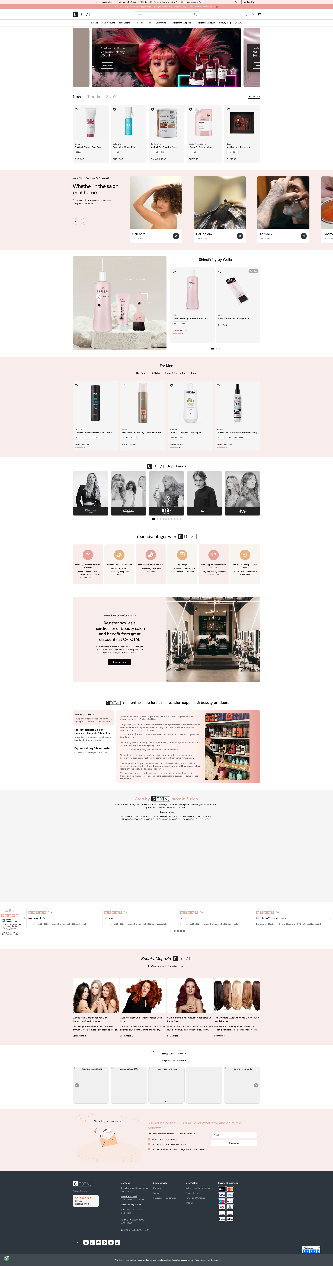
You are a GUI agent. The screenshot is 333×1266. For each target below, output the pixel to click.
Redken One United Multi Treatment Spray (237, 432)
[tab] (77, 96)
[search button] (195, 14)
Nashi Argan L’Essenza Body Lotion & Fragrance (240, 147)
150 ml (116, 152)
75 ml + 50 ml (232, 152)
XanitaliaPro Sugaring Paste (164, 147)
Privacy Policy (192, 1193)
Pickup (156, 1193)
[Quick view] (105, 110)
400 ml (220, 437)
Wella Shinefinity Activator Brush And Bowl (190, 318)
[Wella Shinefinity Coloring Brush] (238, 289)
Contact (157, 1188)
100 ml (95, 437)
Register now (119, 662)
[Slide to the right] (84, 221)
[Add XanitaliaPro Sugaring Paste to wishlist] (152, 108)
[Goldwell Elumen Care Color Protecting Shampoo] (91, 122)
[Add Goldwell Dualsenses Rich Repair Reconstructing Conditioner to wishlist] (171, 384)
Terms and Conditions (196, 1197)
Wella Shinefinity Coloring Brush (233, 318)
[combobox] (166, 14)
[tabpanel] (166, 134)
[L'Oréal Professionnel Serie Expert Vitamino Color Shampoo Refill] (204, 122)
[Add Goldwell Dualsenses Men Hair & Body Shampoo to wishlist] (76, 384)
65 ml (125, 437)
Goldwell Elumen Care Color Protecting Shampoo (88, 147)
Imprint (189, 1202)
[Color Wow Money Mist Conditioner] (128, 122)
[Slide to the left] (76, 221)
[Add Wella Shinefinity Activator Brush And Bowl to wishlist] (174, 271)
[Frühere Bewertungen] (24, 918)
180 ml (133, 437)
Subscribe (234, 1143)
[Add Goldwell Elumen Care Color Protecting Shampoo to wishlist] (76, 108)
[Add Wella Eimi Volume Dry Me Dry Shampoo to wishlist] (124, 384)
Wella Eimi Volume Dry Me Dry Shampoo (141, 432)
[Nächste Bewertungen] (331, 918)
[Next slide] (256, 1085)
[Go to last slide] (77, 1085)
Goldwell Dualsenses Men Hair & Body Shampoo (93, 432)
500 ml (163, 152)
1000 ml (155, 152)
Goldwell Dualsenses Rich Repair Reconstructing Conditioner (185, 432)
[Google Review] (86, 1196)
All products (254, 96)
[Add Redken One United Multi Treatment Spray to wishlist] (218, 384)
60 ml (176, 323)
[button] (153, 519)
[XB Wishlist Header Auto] (252, 14)
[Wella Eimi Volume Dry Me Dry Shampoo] (142, 403)
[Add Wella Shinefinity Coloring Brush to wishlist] (219, 271)
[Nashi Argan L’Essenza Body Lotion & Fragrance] (242, 122)
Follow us (182, 1053)
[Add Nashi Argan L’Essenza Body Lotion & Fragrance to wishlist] (228, 108)
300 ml (78, 437)
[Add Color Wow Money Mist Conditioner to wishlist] (114, 108)
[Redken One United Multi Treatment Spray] (237, 403)
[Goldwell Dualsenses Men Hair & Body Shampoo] (95, 403)
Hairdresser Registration (164, 1197)
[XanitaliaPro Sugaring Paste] (166, 122)
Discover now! (109, 65)
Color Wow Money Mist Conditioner (124, 147)
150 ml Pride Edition (241, 437)
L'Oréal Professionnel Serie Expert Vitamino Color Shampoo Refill (204, 147)
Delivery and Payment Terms (199, 1188)
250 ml (78, 152)
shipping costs (163, 1260)
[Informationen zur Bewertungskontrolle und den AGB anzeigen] (20, 925)
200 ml (182, 437)
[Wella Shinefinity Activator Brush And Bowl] (192, 289)
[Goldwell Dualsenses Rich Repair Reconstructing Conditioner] (190, 403)
